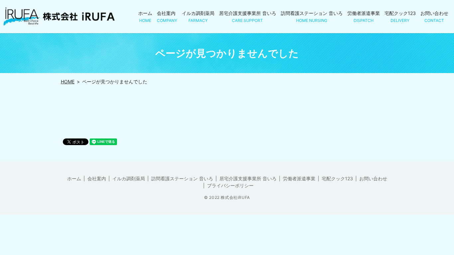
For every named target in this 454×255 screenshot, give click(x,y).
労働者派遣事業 (363, 16)
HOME (67, 81)
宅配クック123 (400, 16)
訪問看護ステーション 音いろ (312, 16)
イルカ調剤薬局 (198, 16)
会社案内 (167, 16)
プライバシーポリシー (230, 185)
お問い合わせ (434, 16)
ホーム (145, 16)
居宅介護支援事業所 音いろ (247, 16)
